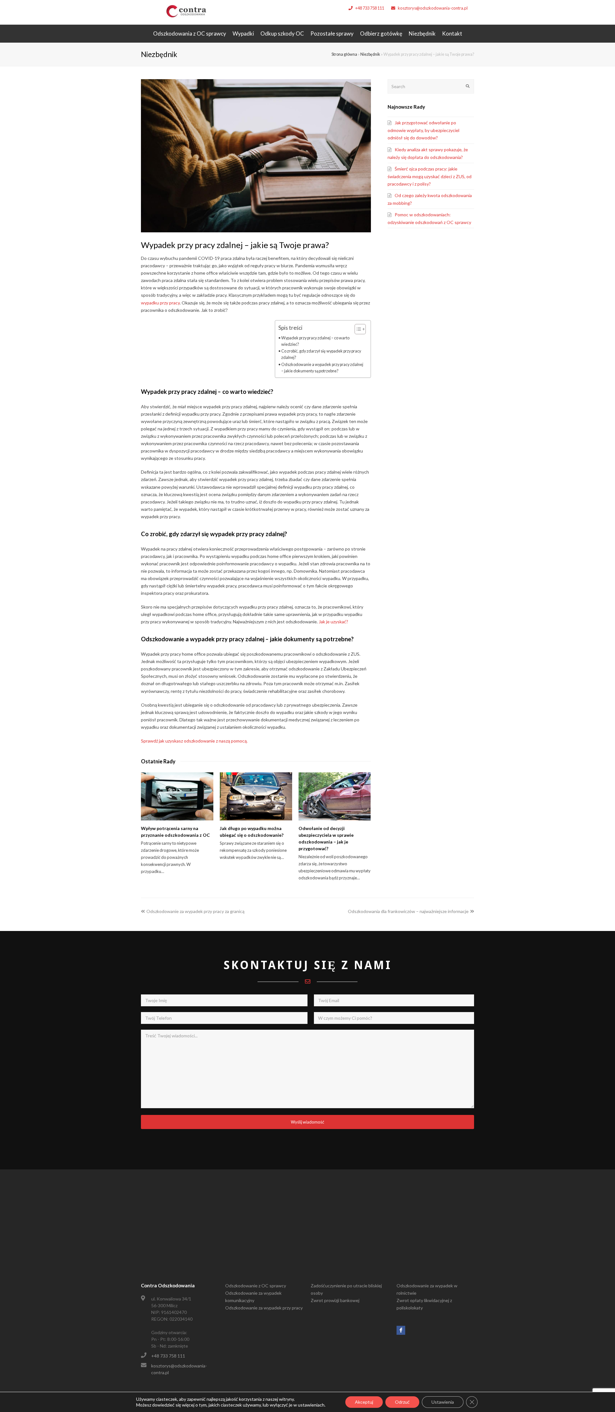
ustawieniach (311, 1405)
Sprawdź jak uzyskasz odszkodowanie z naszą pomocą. (194, 740)
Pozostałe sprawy (332, 33)
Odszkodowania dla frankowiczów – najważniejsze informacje (408, 911)
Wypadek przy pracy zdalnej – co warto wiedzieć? (315, 341)
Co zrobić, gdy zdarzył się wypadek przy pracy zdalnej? (321, 354)
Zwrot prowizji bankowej (335, 1300)
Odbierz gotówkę (381, 33)
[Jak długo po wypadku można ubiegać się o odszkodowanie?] (256, 796)
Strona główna (344, 54)
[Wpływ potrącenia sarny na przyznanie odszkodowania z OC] (177, 796)
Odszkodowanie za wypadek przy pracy (264, 1307)
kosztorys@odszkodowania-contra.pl (433, 8)
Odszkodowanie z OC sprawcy (255, 1285)
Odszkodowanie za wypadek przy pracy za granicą (195, 911)
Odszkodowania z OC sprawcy (189, 33)
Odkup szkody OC (282, 33)
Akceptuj (364, 1402)
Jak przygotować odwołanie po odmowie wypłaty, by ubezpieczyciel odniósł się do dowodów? (423, 130)
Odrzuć (402, 1402)
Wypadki (243, 33)
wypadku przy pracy (160, 302)
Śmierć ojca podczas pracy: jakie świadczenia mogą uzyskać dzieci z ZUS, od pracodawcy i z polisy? (430, 176)
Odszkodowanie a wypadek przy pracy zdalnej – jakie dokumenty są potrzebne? (322, 367)
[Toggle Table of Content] (357, 329)
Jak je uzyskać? (333, 621)
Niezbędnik (422, 33)
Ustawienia (442, 1402)
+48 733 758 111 (369, 8)
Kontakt (452, 33)
